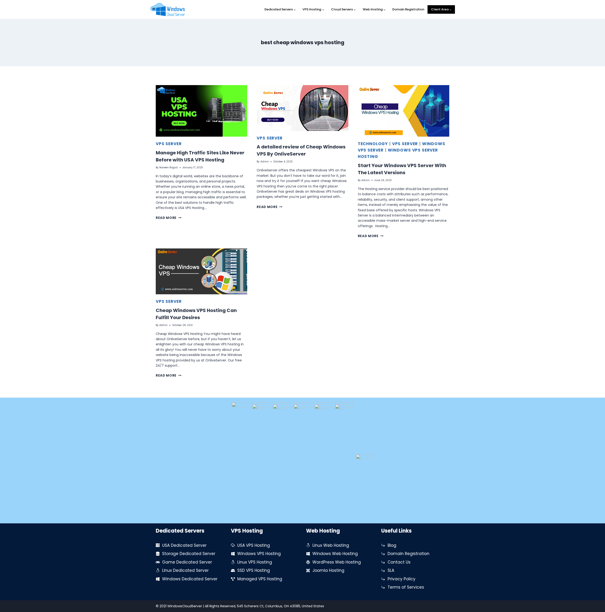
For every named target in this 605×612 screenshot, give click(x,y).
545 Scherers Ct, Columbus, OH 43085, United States (280, 606)
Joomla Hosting (328, 570)
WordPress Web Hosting (336, 562)
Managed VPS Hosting (259, 579)
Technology (373, 144)
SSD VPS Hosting (253, 570)
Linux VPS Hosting (254, 562)
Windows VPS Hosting (259, 553)
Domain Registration (408, 9)
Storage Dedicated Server (188, 553)
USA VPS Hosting (253, 545)
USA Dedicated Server (184, 545)
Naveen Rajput (168, 167)
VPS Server (169, 144)
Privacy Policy (401, 579)
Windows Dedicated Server (189, 579)
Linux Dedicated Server (185, 570)
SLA (391, 570)
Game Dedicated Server (187, 562)
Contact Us (399, 562)
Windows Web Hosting (335, 553)
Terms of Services (406, 587)
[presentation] (201, 111)
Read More (169, 218)
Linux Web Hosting (330, 545)
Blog (392, 545)
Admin (264, 161)
